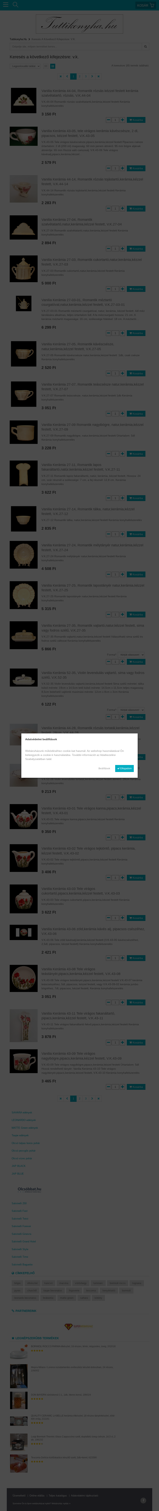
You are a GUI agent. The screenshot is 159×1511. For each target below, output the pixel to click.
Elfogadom (126, 768)
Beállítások (104, 768)
